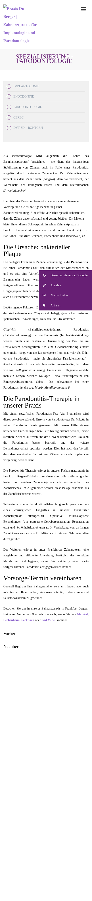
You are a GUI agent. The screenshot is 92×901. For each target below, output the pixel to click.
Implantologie (48, 799)
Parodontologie (48, 805)
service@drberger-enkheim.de (53, 767)
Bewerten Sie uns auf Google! (69, 275)
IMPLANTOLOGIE (26, 86)
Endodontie (48, 810)
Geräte (50, 876)
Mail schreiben (59, 295)
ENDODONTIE (23, 96)
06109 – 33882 (51, 710)
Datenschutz (80, 899)
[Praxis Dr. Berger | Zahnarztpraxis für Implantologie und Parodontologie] (20, 24)
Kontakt (48, 843)
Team (50, 881)
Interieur (50, 870)
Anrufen (55, 285)
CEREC (18, 117)
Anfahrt (48, 849)
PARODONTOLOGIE (27, 107)
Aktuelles (50, 887)
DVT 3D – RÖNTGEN (28, 127)
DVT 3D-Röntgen (48, 822)
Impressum (61, 899)
